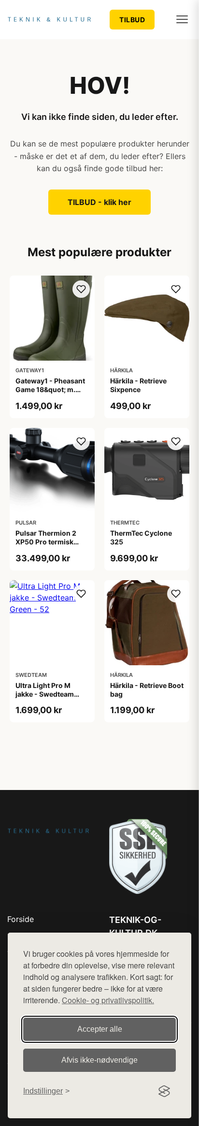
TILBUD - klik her (99, 202)
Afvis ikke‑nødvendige (99, 1060)
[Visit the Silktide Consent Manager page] (164, 1091)
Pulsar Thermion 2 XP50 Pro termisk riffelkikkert (45, 542)
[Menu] (182, 19)
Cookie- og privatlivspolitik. (108, 1000)
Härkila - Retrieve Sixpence (138, 385)
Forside (20, 919)
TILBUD (132, 19)
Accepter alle (99, 1029)
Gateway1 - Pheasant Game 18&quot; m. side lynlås (50, 389)
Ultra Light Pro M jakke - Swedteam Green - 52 (44, 694)
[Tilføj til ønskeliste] (81, 289)
